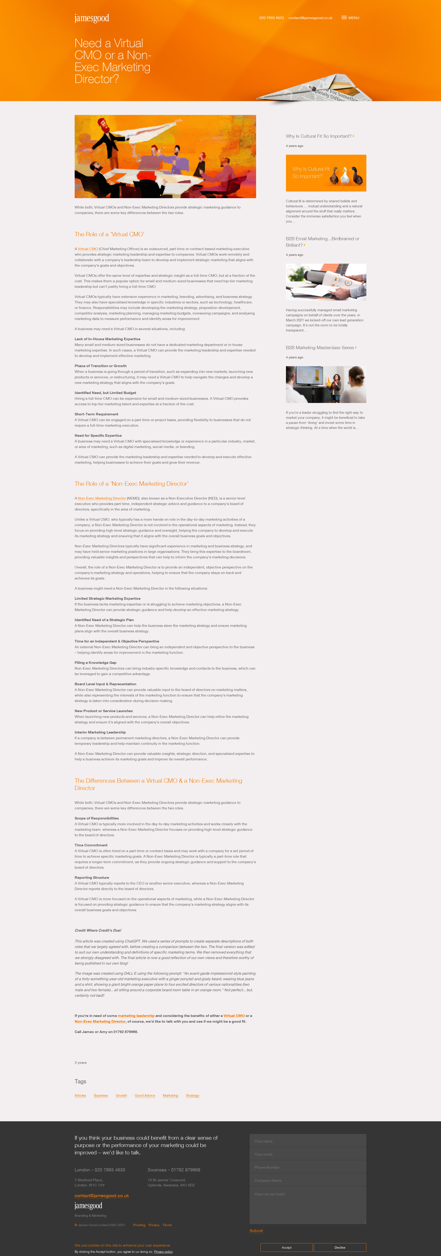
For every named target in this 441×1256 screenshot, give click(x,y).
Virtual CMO (88, 248)
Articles (80, 1095)
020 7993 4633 (271, 17)
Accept (286, 1247)
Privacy (154, 1225)
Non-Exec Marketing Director (102, 498)
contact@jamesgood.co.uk (310, 17)
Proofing (139, 1225)
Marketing (170, 1095)
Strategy (192, 1095)
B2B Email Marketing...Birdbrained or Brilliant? (322, 242)
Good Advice (145, 1095)
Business (101, 1095)
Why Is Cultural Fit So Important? (319, 136)
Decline (340, 1247)
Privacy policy (163, 1251)
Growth (121, 1095)
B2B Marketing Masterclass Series (320, 347)
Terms (167, 1225)
